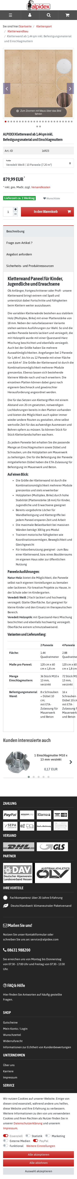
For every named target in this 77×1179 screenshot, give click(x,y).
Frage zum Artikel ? (19, 243)
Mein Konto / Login (15, 1028)
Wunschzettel (12, 1034)
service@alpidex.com (45, 939)
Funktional (16, 1146)
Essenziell (16, 1136)
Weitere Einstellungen (40, 1146)
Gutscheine (10, 1022)
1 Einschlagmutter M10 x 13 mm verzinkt (50, 757)
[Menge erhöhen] (15, 209)
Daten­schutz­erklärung (28, 1123)
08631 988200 (18, 949)
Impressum (10, 1077)
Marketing (58, 1136)
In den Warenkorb (46, 211)
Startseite (25, 26)
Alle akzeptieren (38, 1154)
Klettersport (44, 26)
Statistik (37, 1136)
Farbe (8, 161)
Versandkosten (40, 187)
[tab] (38, 231)
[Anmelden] (30, 15)
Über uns (9, 1065)
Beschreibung (15, 231)
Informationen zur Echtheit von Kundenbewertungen (37, 1047)
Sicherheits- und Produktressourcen (30, 266)
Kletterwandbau (17, 31)
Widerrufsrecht (13, 1041)
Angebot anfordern (19, 254)
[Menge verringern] (15, 214)
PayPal (43, 1141)
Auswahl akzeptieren (38, 1171)
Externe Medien (20, 1141)
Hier (6, 994)
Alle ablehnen (39, 1162)
